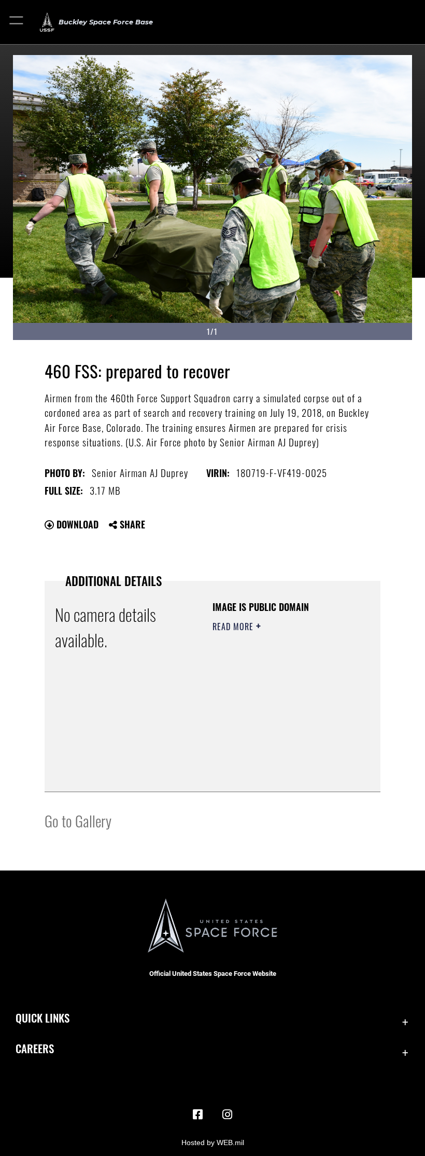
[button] (17, 22)
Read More (234, 626)
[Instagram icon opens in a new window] (227, 1114)
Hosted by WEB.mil (212, 1142)
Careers (35, 1048)
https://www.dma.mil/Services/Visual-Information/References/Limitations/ (275, 757)
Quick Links (42, 1018)
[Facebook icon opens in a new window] (198, 1114)
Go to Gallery (78, 820)
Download (76, 524)
